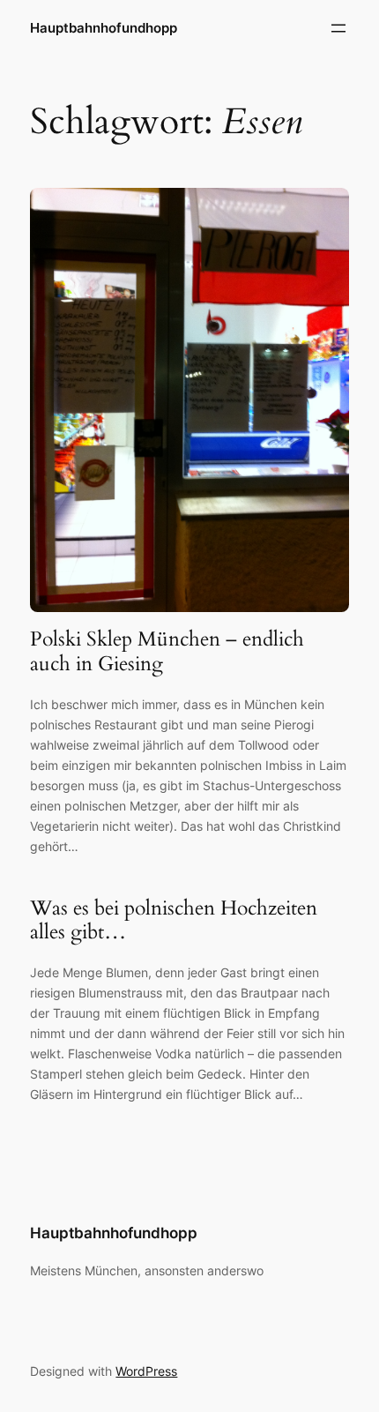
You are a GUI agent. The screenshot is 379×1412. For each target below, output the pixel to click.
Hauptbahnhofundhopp (103, 28)
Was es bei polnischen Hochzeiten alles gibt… (173, 920)
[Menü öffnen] (338, 28)
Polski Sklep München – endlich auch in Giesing (167, 651)
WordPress (146, 1370)
